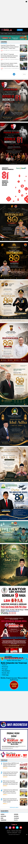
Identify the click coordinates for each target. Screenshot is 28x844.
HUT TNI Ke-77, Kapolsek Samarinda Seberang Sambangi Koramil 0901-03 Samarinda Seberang (9, 56)
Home (2, 33)
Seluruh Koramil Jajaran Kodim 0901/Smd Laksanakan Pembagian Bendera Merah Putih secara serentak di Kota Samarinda (9, 65)
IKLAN (19, 832)
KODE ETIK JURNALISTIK (12, 832)
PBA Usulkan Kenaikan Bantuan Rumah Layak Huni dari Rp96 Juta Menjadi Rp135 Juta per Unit (11, 782)
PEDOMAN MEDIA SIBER (16, 830)
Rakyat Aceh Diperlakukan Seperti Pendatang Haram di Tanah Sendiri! (10, 800)
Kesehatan (3, 816)
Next (24, 74)
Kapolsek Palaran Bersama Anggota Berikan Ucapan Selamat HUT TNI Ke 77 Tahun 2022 (10, 47)
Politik (16, 820)
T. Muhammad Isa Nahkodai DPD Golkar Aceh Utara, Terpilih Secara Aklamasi (10, 791)
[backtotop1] (27, 834)
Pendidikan (3, 820)
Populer (20, 29)
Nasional (14, 33)
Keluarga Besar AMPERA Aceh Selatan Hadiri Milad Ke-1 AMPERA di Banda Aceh (11, 764)
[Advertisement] (14, 14)
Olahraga (19, 33)
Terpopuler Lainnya (14, 807)
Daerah (2, 814)
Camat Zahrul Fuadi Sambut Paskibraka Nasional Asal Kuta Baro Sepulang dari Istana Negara (10, 773)
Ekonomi (24, 33)
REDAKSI (8, 830)
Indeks (5, 33)
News (9, 33)
